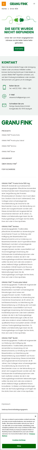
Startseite (19, 49)
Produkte (6, 131)
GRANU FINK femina (9, 146)
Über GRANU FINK (9, 164)
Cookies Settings (19, 440)
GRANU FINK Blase (8, 151)
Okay (19, 446)
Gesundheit (7, 158)
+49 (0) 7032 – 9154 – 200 (21, 88)
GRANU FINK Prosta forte (11, 135)
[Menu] (34, 4)
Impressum (6, 404)
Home (4, 9)
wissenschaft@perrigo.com (19, 97)
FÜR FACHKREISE (8, 169)
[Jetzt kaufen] (4, 4)
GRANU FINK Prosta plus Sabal (13, 140)
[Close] (35, 416)
